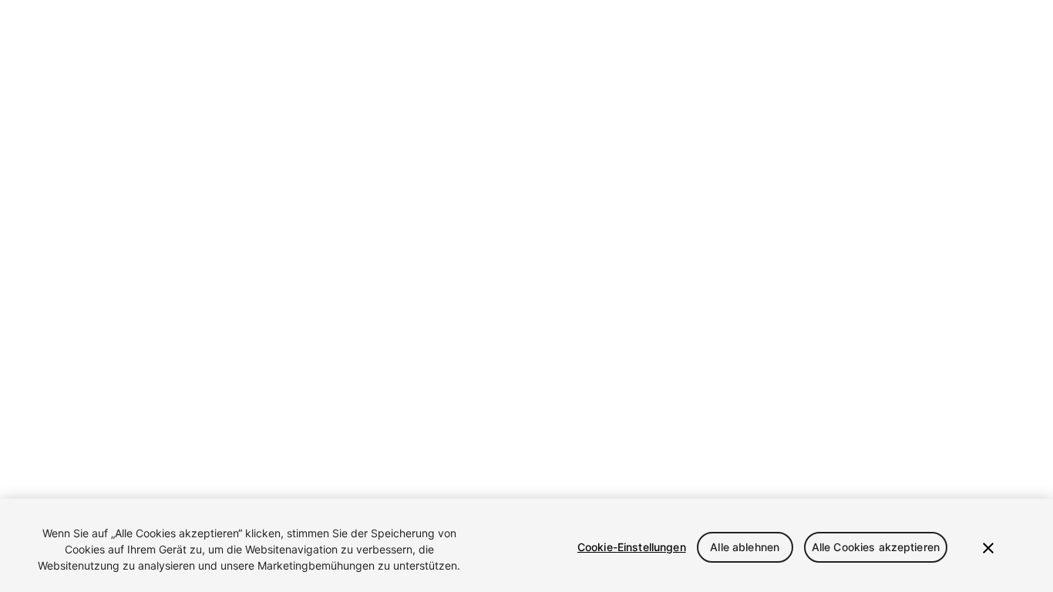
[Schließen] (988, 548)
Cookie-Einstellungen (631, 546)
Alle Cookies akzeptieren (876, 546)
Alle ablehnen (744, 546)
